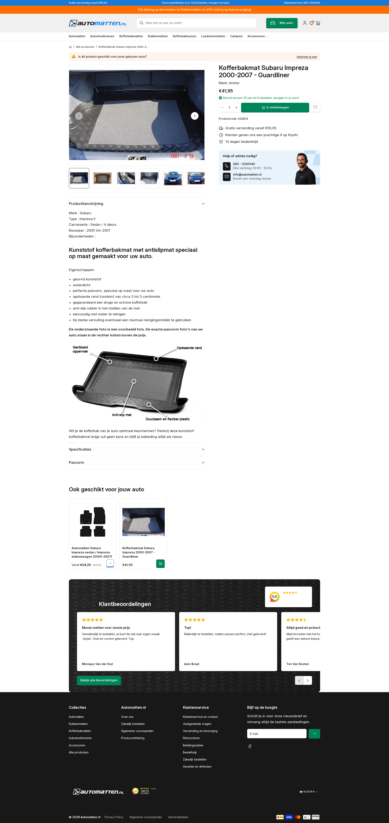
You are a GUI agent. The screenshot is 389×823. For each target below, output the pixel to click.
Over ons (127, 716)
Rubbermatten (78, 724)
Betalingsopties (193, 745)
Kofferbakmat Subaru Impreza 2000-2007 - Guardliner (138, 552)
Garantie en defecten (197, 766)
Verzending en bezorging (200, 731)
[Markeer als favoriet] (315, 107)
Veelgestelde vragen (197, 724)
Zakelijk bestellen (133, 724)
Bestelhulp (190, 752)
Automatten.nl (90, 817)
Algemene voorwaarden (137, 731)
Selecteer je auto (307, 56)
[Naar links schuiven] (79, 116)
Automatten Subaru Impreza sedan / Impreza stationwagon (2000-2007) (92, 552)
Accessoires (77, 745)
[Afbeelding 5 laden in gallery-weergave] (173, 178)
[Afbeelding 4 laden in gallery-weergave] (149, 178)
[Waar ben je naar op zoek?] (142, 22)
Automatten (76, 716)
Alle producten (79, 752)
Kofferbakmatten (80, 731)
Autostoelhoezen (80, 738)
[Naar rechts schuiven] (195, 116)
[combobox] (196, 23)
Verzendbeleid (178, 817)
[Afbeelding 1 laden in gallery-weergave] (79, 178)
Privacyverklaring (132, 738)
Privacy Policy (114, 817)
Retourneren (191, 738)
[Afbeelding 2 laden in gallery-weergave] (102, 178)
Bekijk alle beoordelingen (99, 680)
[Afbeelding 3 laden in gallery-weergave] (126, 178)
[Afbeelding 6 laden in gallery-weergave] (196, 178)
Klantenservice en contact (200, 716)
